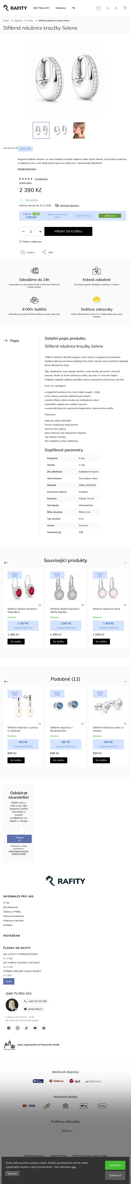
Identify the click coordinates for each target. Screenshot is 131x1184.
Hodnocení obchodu (13, 920)
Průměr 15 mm (86, 498)
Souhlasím (115, 1165)
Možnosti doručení (69, 205)
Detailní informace (27, 169)
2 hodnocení (41, 179)
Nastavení (12, 1173)
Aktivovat (110, 215)
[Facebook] (9, 1028)
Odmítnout (115, 1175)
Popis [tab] (14, 340)
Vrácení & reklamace (13, 916)
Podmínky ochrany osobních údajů (90, 1155)
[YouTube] (35, 1028)
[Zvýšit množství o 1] (40, 231)
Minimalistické (86, 505)
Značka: (25, 183)
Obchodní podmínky (34, 1155)
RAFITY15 (84, 215)
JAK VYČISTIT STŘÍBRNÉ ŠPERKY (20, 954)
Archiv (9, 981)
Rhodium (83, 491)
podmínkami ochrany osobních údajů (19, 852)
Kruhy (82, 458)
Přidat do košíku (68, 231)
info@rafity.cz (35, 1009)
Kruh (81, 518)
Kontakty (7, 925)
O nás (6, 902)
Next (125, 562)
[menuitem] (41, 8)
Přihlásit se (19, 838)
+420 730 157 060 (37, 1001)
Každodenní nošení (88, 471)
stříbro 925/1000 (62, 420)
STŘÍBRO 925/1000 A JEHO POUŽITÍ (22, 971)
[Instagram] (17, 1028)
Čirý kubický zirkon (88, 478)
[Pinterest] (44, 1028)
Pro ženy (83, 525)
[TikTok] (26, 1028)
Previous (6, 562)
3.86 (81, 532)
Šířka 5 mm (84, 512)
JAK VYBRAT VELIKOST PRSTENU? (21, 962)
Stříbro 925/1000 (87, 485)
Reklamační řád (58, 1155)
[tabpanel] (23, 608)
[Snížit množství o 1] (23, 231)
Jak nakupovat (10, 907)
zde (74, 1166)
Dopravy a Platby (12, 911)
